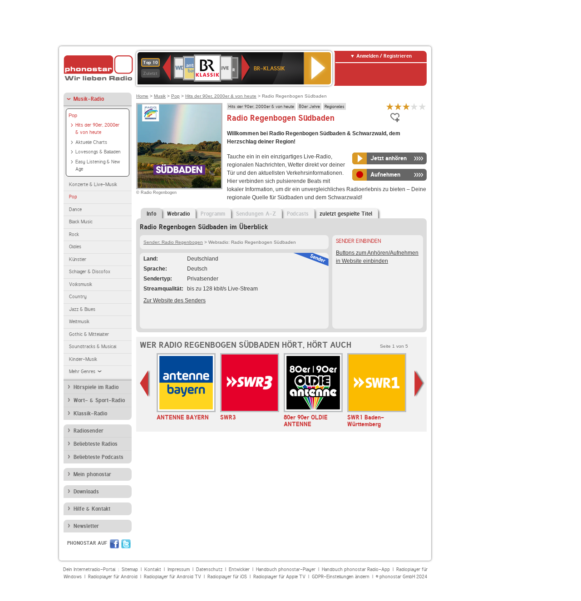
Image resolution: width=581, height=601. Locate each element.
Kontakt (152, 569)
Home (142, 96)
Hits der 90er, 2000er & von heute (97, 129)
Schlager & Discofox (89, 272)
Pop (73, 115)
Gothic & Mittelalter (89, 334)
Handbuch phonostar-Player (285, 569)
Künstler (77, 259)
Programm (213, 214)
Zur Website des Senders (174, 300)
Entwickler (239, 569)
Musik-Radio (89, 99)
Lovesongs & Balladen (98, 152)
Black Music (81, 222)
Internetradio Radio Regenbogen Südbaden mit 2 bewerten (398, 106)
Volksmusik (80, 284)
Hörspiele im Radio (96, 387)
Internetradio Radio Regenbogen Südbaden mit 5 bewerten (423, 106)
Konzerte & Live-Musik (93, 184)
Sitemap (130, 569)
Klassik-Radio (90, 413)
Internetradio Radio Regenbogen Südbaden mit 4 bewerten (414, 106)
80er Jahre (309, 106)
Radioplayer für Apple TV (279, 577)
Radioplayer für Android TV (172, 577)
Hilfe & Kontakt (92, 509)
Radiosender (88, 431)
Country (78, 297)
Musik (160, 96)
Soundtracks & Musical (92, 347)
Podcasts (298, 214)
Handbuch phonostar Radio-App (356, 569)
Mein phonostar (92, 474)
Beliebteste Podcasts (98, 457)
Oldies (75, 247)
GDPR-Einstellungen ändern (340, 577)
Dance (75, 209)
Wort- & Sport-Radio (99, 400)
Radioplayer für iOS (227, 577)
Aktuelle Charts (91, 142)
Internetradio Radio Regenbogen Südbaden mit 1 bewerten (390, 106)
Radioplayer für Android (113, 577)
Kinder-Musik (83, 359)
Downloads (86, 491)
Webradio (178, 214)
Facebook (114, 543)
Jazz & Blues (82, 309)
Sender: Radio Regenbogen (173, 242)
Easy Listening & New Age (97, 165)
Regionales (335, 106)
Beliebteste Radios (96, 444)
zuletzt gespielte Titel (346, 214)
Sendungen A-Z (256, 214)
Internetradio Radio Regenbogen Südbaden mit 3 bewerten (406, 106)
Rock (74, 234)
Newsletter (86, 526)
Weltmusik (79, 322)
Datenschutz (209, 569)
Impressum (178, 569)
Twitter (126, 543)
